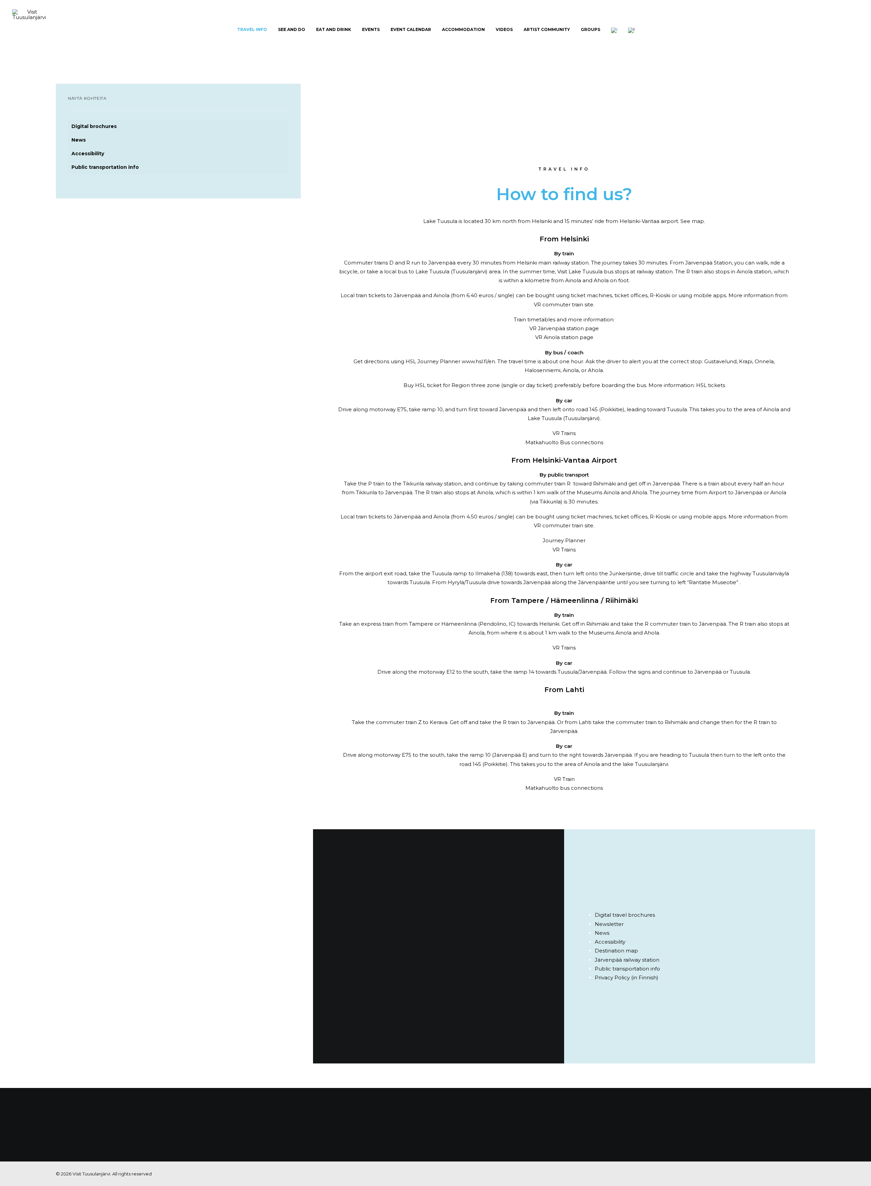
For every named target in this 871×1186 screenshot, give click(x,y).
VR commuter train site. (564, 525)
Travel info (252, 29)
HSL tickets (710, 385)
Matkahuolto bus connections (564, 788)
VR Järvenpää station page (564, 328)
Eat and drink (333, 29)
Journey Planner (564, 540)
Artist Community (547, 29)
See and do (291, 29)
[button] (856, 29)
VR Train (564, 779)
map (698, 221)
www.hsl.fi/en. (479, 361)
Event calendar (411, 29)
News (78, 140)
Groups (590, 29)
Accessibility (87, 153)
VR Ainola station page (564, 337)
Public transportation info (105, 167)
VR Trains (564, 433)
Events (371, 29)
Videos (504, 29)
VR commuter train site (563, 304)
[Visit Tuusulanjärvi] (29, 29)
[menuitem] (252, 29)
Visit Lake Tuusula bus (585, 271)
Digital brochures (94, 126)
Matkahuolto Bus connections (564, 442)
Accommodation (463, 29)
